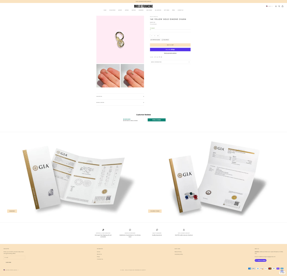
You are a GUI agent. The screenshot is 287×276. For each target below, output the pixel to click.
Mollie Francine (154, 16)
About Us (99, 254)
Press (98, 256)
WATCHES (134, 10)
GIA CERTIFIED (158, 10)
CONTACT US (180, 10)
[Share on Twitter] (157, 57)
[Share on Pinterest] (159, 57)
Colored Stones (154, 211)
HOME (105, 10)
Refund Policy (178, 252)
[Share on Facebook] (155, 57)
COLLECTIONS (112, 10)
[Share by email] (161, 57)
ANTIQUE (127, 10)
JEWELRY (120, 10)
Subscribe (8, 262)
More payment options (170, 53)
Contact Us (100, 259)
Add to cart (170, 45)
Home (98, 252)
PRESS (173, 10)
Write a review (156, 120)
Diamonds (12, 211)
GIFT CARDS (166, 10)
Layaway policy (179, 254)
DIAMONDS (141, 10)
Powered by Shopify (140, 270)
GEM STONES (149, 10)
